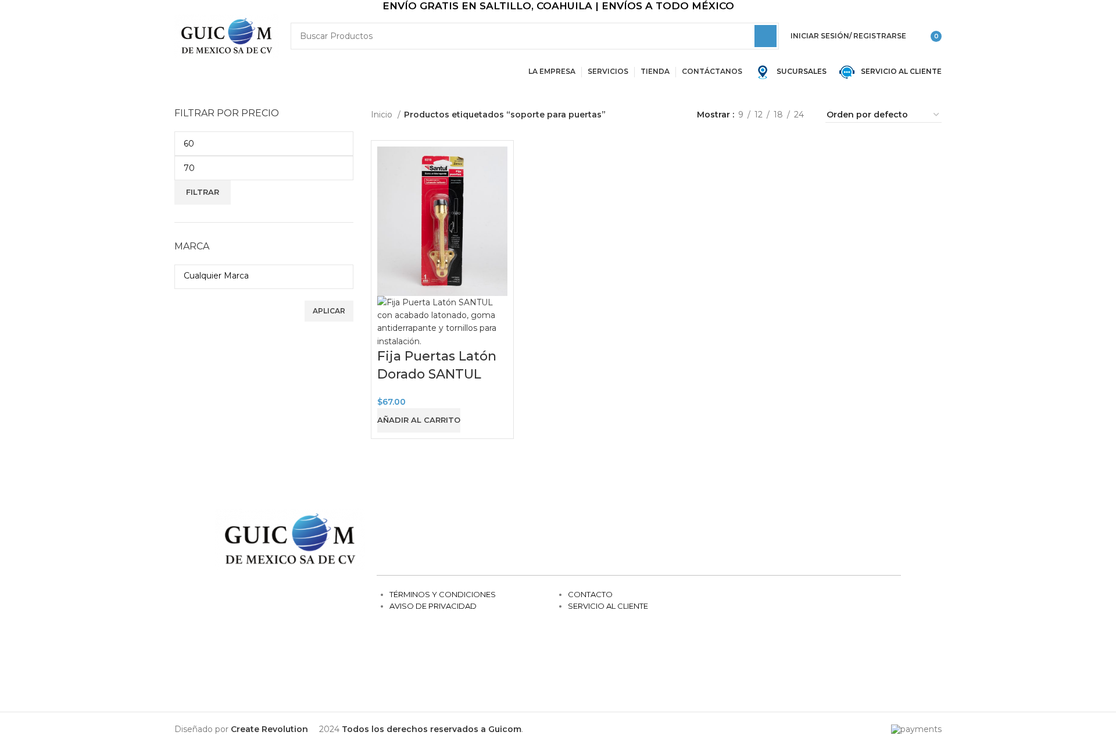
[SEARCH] (765, 36)
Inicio (383, 114)
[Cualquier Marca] (259, 275)
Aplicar (329, 310)
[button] (418, 420)
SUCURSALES (801, 71)
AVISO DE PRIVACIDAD (433, 606)
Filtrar (202, 192)
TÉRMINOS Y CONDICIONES (442, 594)
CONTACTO (590, 594)
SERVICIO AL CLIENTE (899, 71)
